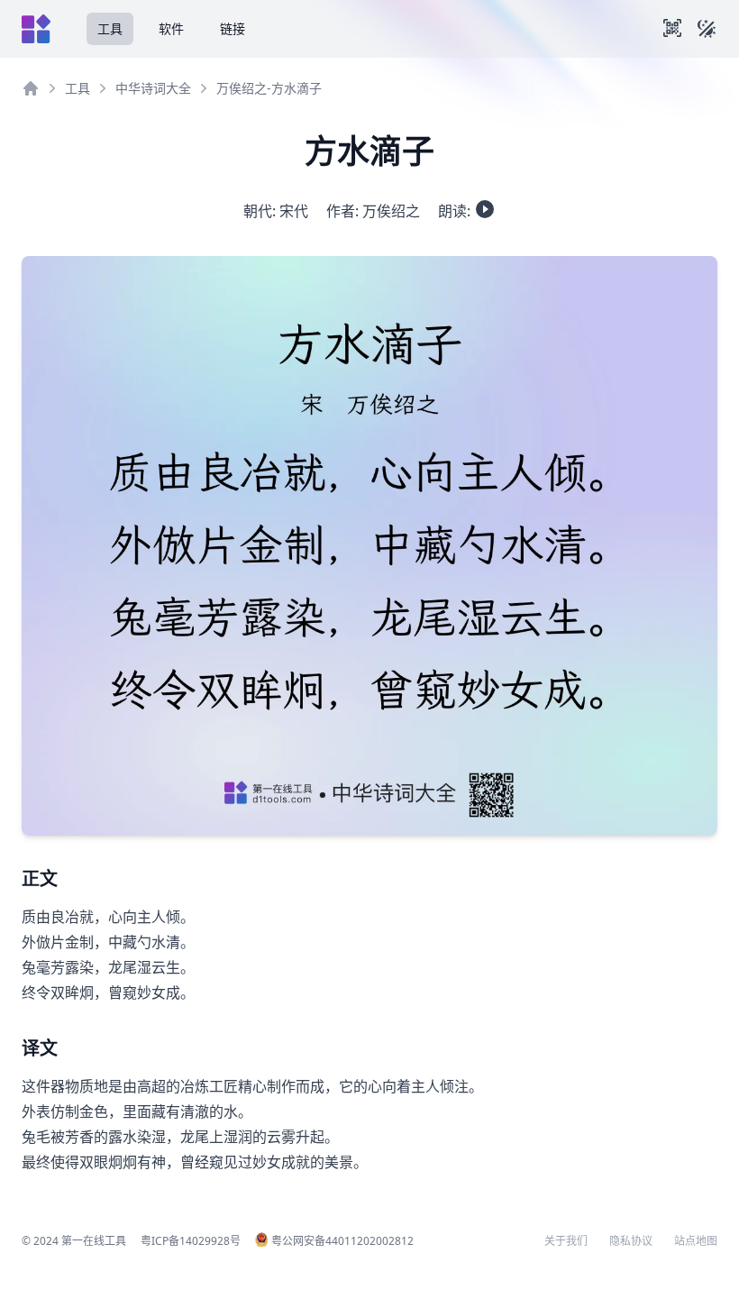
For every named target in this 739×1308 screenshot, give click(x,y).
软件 (171, 28)
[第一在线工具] (36, 28)
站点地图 (695, 1241)
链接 (232, 28)
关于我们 (566, 1241)
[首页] (31, 88)
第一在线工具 (93, 1241)
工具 (110, 28)
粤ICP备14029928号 (191, 1241)
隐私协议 (630, 1241)
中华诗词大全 (153, 87)
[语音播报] (485, 209)
